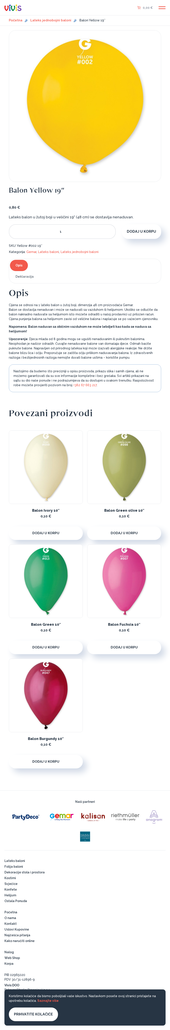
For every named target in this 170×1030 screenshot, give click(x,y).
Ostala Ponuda (15, 901)
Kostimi (10, 878)
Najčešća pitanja (17, 935)
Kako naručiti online (19, 941)
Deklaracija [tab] (24, 276)
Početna (15, 20)
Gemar (31, 252)
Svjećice (10, 884)
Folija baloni (13, 866)
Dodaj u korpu (141, 231)
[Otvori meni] (162, 7)
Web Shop (12, 958)
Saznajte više (48, 1000)
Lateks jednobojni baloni (50, 20)
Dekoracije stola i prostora (24, 872)
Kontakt (10, 923)
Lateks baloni (48, 252)
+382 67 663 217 (85, 385)
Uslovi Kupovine (16, 929)
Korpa (9, 963)
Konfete (10, 889)
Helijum (10, 895)
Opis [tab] (18, 265)
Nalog (9, 952)
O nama (10, 918)
